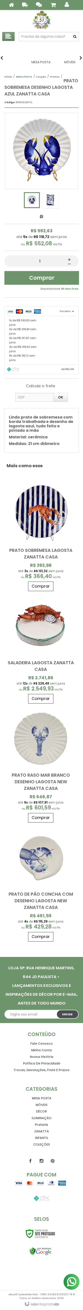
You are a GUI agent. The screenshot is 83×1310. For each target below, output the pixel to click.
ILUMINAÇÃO (42, 1118)
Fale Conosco (41, 1043)
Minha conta (41, 1050)
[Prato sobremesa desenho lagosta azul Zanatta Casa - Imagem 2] (50, 200)
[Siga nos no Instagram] (41, 1161)
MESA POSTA (24, 76)
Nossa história (41, 1057)
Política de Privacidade (41, 1063)
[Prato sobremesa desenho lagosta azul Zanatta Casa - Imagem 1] (32, 200)
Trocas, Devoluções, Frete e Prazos (41, 1070)
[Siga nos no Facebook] (30, 1161)
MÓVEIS (41, 1105)
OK (60, 397)
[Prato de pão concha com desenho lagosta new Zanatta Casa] (41, 884)
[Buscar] (74, 36)
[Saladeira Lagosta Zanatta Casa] (41, 649)
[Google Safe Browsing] (40, 1251)
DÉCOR (41, 1111)
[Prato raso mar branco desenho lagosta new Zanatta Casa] (41, 765)
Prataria (41, 1124)
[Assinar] (67, 1014)
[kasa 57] (41, 20)
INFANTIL (41, 1138)
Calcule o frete (40, 386)
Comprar (41, 277)
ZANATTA (41, 1131)
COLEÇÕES (41, 1144)
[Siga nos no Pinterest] (52, 1161)
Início (8, 76)
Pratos (55, 76)
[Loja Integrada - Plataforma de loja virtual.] (41, 1304)
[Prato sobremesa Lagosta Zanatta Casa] (41, 537)
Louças (41, 76)
